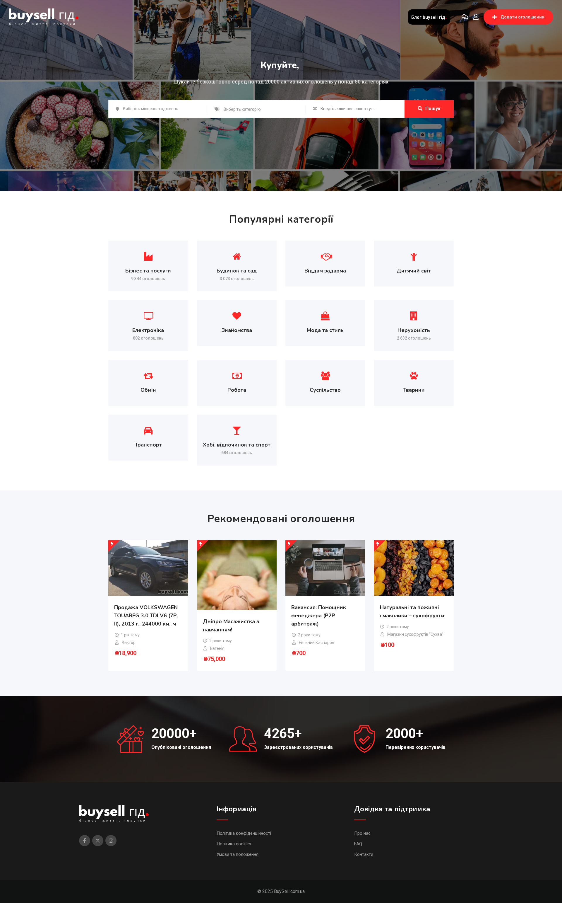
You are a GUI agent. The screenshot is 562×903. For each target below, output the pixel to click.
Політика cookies (234, 843)
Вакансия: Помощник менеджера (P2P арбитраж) (318, 615)
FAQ (358, 843)
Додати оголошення (522, 17)
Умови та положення (237, 854)
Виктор (129, 642)
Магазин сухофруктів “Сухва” (415, 634)
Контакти (363, 854)
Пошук (433, 108)
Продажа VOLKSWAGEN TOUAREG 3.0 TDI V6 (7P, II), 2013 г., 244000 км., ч (146, 615)
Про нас (362, 833)
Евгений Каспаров (316, 642)
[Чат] (465, 17)
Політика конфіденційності (244, 833)
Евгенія (217, 648)
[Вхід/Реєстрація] (476, 17)
